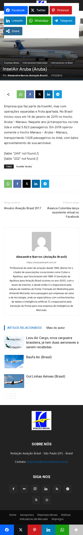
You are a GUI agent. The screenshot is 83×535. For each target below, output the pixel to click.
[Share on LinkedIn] (48, 530)
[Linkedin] (49, 94)
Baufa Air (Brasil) (39, 357)
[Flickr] (24, 489)
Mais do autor (56, 328)
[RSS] (57, 489)
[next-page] (13, 395)
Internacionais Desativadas (35, 62)
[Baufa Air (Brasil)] (14, 362)
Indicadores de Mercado (34, 519)
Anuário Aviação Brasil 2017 (22, 208)
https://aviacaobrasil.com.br (41, 262)
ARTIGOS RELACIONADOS (24, 328)
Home (12, 515)
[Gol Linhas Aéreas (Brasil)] (14, 381)
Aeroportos (27, 515)
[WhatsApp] (21, 94)
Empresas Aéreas (11, 62)
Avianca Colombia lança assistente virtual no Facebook (63, 212)
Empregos (57, 519)
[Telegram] (58, 94)
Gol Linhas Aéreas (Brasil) (45, 376)
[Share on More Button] (76, 530)
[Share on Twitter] (21, 530)
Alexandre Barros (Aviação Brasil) (28, 75)
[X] (39, 94)
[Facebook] (30, 94)
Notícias (66, 515)
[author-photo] (41, 251)
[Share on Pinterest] (35, 530)
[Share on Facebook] (7, 530)
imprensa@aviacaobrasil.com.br (47, 462)
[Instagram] (35, 489)
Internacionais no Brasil (62, 62)
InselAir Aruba (24, 166)
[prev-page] (6, 395)
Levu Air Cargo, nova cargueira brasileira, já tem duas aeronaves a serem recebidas (52, 342)
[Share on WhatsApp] (62, 530)
